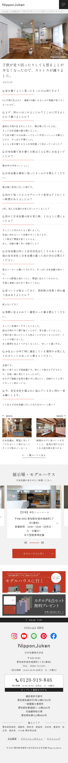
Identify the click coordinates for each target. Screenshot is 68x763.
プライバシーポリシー (32, 738)
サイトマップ (53, 738)
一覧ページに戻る (36, 455)
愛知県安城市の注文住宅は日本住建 (30, 747)
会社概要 (12, 738)
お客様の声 (15, 11)
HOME (5, 11)
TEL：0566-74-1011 (34, 665)
